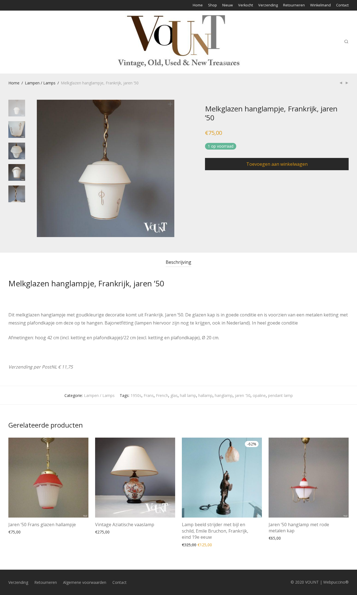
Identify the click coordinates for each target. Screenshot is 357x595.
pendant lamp (280, 395)
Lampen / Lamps (40, 83)
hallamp (205, 395)
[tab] (178, 262)
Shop (212, 5)
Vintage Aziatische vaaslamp (124, 524)
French (162, 395)
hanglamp (224, 395)
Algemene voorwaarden (84, 582)
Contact (342, 5)
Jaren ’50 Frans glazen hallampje (42, 524)
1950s (136, 395)
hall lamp (188, 395)
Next (171, 168)
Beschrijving (178, 262)
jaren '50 (242, 395)
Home (198, 5)
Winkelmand (320, 5)
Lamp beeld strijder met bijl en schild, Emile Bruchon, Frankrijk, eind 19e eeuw (215, 530)
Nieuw (227, 5)
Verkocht (245, 5)
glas (174, 395)
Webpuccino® (336, 582)
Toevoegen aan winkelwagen (277, 164)
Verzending (268, 5)
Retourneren (294, 5)
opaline (259, 395)
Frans (149, 395)
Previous (40, 168)
